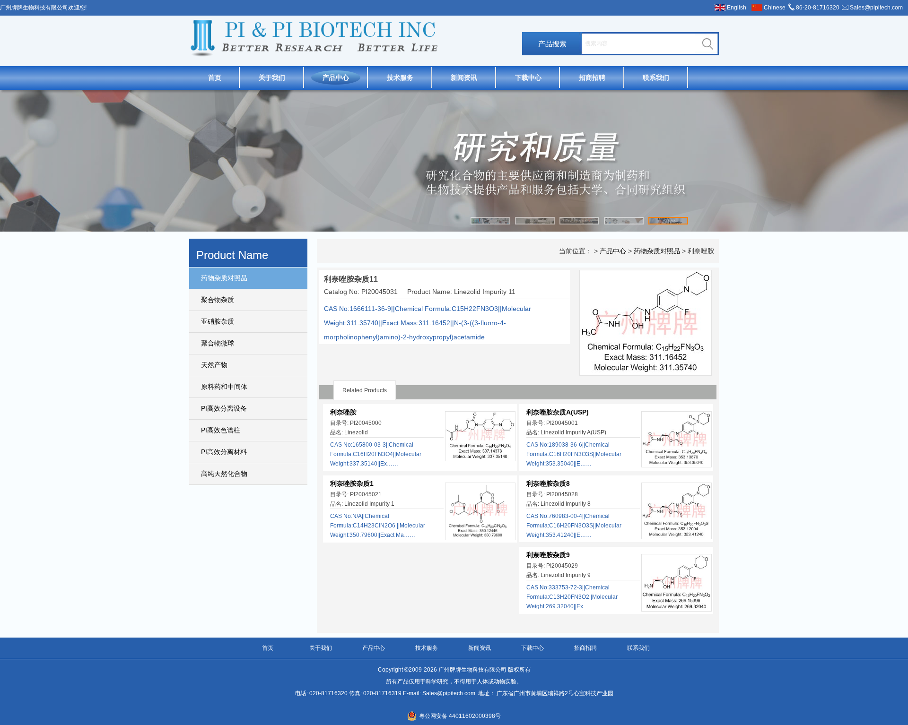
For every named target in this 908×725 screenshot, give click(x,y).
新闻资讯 (464, 77)
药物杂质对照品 (224, 278)
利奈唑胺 (343, 412)
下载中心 (528, 77)
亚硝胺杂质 (217, 321)
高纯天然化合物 (224, 473)
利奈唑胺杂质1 (352, 483)
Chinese (775, 7)
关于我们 (272, 77)
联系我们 (656, 77)
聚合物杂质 (217, 299)
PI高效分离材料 (224, 452)
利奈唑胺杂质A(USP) (557, 412)
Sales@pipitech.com (876, 7)
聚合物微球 (217, 343)
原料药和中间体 (224, 386)
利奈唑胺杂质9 (548, 555)
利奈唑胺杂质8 (548, 483)
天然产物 (214, 365)
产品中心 (336, 77)
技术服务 (400, 77)
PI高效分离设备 (224, 408)
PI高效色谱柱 (220, 430)
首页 (214, 77)
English (736, 7)
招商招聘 (592, 77)
